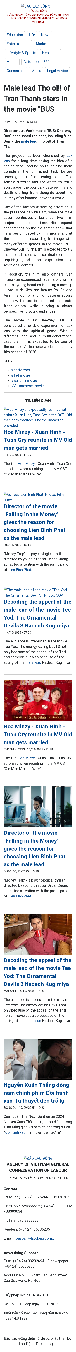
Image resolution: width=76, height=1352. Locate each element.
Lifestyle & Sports (21, 53)
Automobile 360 (36, 61)
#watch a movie (24, 380)
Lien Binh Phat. (20, 569)
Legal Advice (57, 71)
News (45, 35)
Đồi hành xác (15, 1132)
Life (32, 35)
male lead (29, 141)
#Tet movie (20, 375)
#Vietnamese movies (28, 386)
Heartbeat (50, 53)
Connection (16, 71)
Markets (42, 43)
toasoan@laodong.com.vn (35, 1238)
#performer (20, 370)
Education (15, 35)
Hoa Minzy (26, 463)
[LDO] (38, 417)
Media (36, 71)
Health (12, 61)
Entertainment (18, 43)
